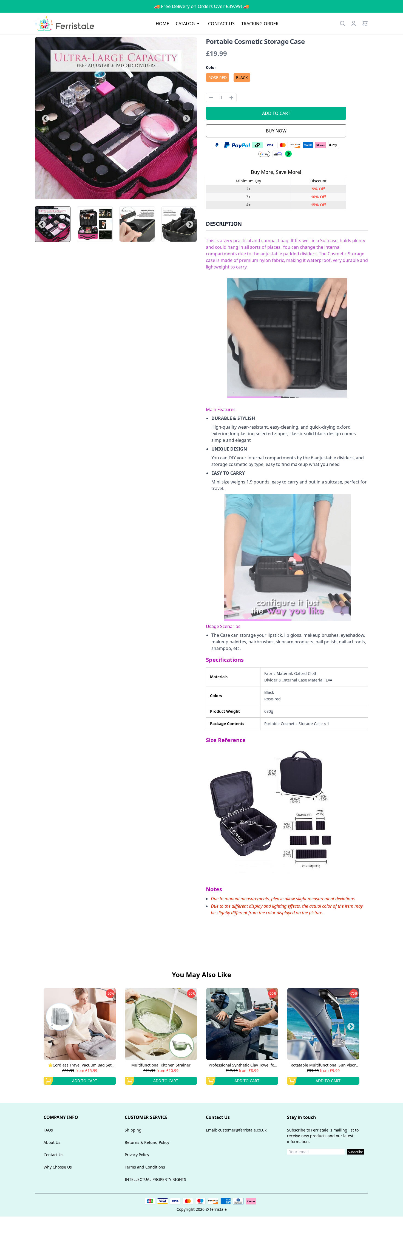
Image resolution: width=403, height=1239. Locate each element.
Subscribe (355, 1152)
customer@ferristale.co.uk (242, 1130)
